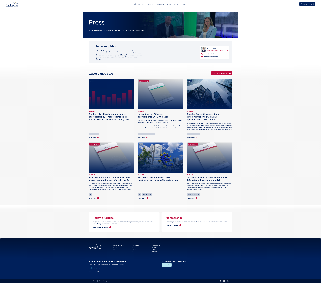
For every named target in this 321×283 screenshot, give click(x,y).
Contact (183, 4)
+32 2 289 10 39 (209, 54)
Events (169, 4)
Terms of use (92, 281)
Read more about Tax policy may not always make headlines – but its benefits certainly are (160, 171)
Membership (160, 4)
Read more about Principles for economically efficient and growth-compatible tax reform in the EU (111, 171)
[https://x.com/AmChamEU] (228, 281)
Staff (134, 250)
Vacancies (135, 252)
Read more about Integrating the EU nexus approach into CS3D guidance (160, 108)
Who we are (136, 248)
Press (176, 4)
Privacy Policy (103, 281)
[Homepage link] (13, 4)
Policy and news (138, 4)
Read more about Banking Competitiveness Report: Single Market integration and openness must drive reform (209, 108)
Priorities (116, 248)
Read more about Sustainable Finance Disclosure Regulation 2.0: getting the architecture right (209, 171)
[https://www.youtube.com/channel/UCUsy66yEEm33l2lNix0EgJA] (224, 281)
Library (115, 250)
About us (150, 4)
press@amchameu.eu (211, 56)
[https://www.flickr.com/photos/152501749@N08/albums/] (231, 281)
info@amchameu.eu (95, 268)
